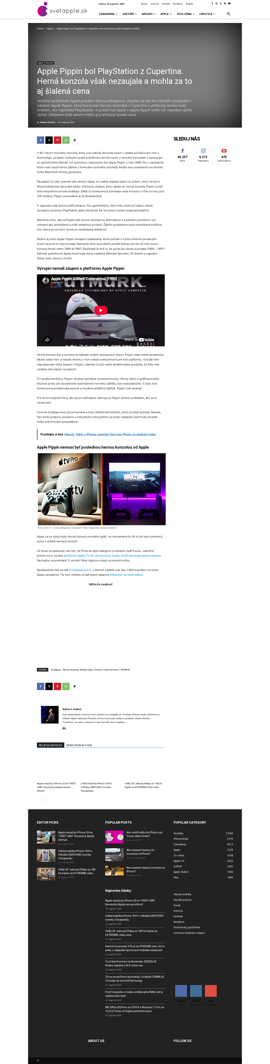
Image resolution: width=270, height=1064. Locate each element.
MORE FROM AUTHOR (79, 745)
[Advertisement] (101, 625)
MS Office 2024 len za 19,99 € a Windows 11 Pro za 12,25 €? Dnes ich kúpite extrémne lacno (134, 1009)
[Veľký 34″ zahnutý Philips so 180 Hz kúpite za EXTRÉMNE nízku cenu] (145, 766)
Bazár (177, 905)
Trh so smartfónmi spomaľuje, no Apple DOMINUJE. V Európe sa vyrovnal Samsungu (135, 978)
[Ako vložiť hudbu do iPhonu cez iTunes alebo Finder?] (114, 837)
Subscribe (224, 148)
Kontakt (178, 916)
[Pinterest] (57, 140)
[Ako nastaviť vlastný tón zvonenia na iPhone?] (114, 854)
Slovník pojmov (183, 899)
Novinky (49, 63)
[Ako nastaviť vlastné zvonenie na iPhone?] (114, 870)
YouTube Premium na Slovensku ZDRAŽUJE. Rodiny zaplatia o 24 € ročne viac (131, 963)
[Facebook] (212, 4)
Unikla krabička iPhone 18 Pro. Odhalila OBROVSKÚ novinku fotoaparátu (97, 787)
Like (183, 148)
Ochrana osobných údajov (189, 933)
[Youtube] (229, 4)
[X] (221, 4)
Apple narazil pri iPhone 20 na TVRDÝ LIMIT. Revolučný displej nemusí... (76, 836)
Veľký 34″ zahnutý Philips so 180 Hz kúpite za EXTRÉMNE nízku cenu (131, 933)
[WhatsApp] (66, 140)
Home (40, 28)
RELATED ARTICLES (50, 745)
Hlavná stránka (182, 894)
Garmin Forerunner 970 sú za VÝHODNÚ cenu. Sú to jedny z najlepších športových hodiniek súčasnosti (135, 948)
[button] (228, 14)
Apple (50, 28)
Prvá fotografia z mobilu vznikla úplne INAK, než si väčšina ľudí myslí (134, 994)
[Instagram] (217, 4)
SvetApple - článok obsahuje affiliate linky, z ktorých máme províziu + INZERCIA (90, 669)
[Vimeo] (225, 4)
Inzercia (178, 910)
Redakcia (179, 922)
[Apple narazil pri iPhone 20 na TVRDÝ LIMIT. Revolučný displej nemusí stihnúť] (57, 766)
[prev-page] (39, 798)
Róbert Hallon (47, 122)
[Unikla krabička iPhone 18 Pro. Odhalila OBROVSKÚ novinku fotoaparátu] (101, 766)
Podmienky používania (187, 927)
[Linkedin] (65, 728)
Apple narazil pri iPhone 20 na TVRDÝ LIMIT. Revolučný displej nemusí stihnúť (56, 787)
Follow (203, 148)
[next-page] (45, 798)
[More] (74, 140)
